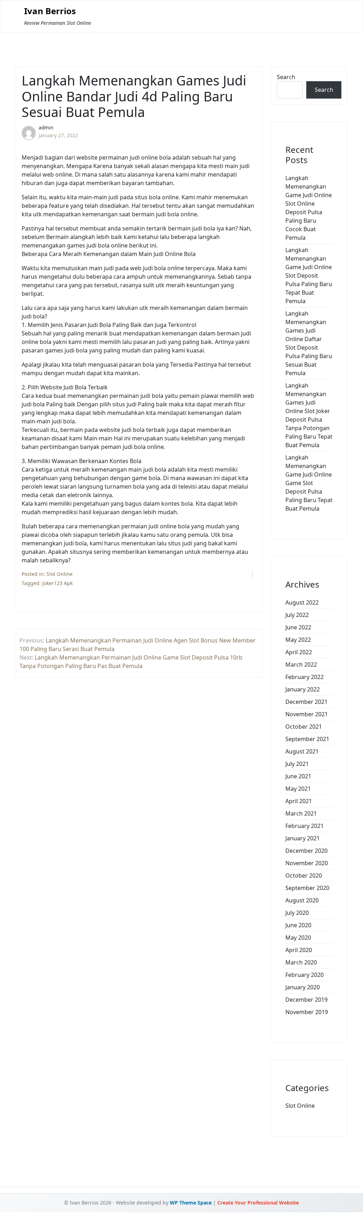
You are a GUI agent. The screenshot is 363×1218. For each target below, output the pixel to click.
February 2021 (304, 826)
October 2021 (303, 726)
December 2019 (306, 999)
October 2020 (303, 875)
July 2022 (297, 615)
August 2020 (302, 900)
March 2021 (301, 813)
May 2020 (298, 937)
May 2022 (298, 640)
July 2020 (297, 913)
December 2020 (306, 851)
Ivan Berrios (50, 11)
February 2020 (304, 975)
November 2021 (306, 714)
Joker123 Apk (57, 583)
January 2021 (302, 838)
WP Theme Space (191, 1202)
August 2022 (302, 602)
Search (286, 77)
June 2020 (298, 925)
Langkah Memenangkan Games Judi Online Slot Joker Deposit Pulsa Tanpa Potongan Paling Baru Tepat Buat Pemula (309, 415)
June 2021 (298, 776)
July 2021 (297, 764)
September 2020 (307, 888)
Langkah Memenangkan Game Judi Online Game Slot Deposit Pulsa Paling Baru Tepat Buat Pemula (309, 483)
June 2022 (298, 627)
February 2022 (304, 677)
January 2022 (302, 689)
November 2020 (306, 863)
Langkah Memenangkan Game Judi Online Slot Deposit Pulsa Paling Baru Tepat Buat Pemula (308, 275)
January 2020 (302, 987)
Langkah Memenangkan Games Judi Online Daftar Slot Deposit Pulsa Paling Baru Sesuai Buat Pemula (308, 343)
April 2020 (298, 950)
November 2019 (306, 1012)
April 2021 (298, 801)
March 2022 (301, 664)
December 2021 (306, 702)
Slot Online (59, 574)
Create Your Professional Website (258, 1202)
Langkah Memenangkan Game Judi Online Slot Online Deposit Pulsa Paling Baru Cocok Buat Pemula (308, 207)
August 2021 (302, 751)
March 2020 (301, 962)
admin (46, 127)
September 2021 (307, 739)
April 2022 (298, 652)
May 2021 (298, 788)
